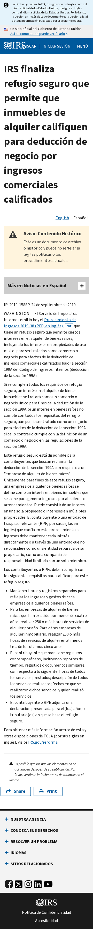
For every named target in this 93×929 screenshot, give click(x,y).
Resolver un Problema (34, 841)
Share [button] (19, 791)
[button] (56, 46)
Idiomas (18, 852)
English (62, 218)
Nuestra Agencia (28, 819)
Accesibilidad (46, 920)
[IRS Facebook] (9, 883)
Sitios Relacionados (32, 863)
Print (52, 791)
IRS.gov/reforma (43, 742)
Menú (82, 46)
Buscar (29, 46)
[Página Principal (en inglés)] (15, 45)
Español (80, 218)
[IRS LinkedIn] (38, 883)
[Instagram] (28, 883)
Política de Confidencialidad (46, 912)
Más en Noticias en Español (36, 285)
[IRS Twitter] (18, 883)
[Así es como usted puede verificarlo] (46, 31)
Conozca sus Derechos (34, 830)
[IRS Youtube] (48, 883)
